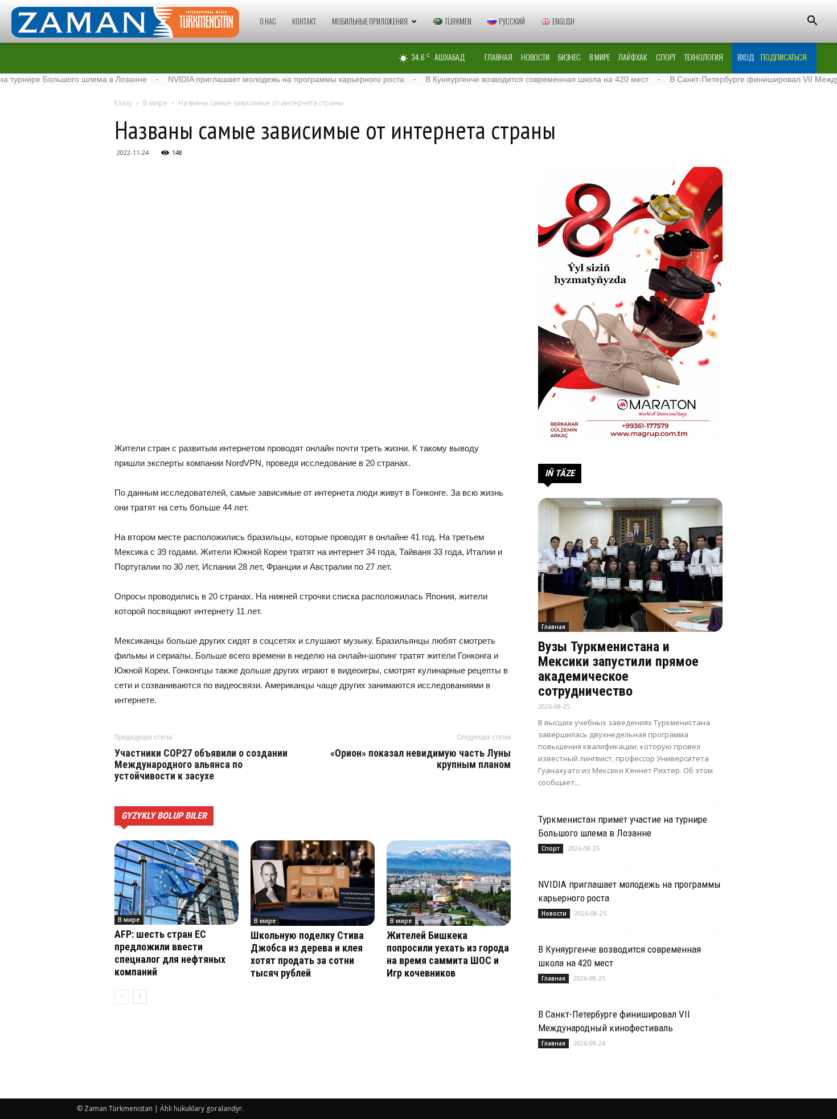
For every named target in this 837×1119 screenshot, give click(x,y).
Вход (745, 57)
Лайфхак (632, 57)
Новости (535, 57)
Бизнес (569, 57)
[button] (812, 22)
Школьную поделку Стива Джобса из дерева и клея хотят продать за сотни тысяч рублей (307, 954)
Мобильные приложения (370, 21)
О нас (268, 21)
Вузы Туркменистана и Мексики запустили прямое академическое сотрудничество (618, 669)
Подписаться (784, 57)
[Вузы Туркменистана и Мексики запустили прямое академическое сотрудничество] (630, 565)
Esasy (123, 103)
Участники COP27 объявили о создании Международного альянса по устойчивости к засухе (201, 765)
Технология (703, 57)
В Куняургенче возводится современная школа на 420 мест (489, 79)
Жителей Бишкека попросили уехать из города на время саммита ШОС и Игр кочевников (448, 954)
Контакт (304, 21)
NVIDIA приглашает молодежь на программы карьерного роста (239, 79)
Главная (498, 57)
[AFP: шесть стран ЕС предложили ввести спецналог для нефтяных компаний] (176, 882)
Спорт (666, 57)
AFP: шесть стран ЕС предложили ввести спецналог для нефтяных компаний (169, 953)
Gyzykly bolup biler (164, 815)
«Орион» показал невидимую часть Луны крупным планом (420, 759)
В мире (599, 57)
